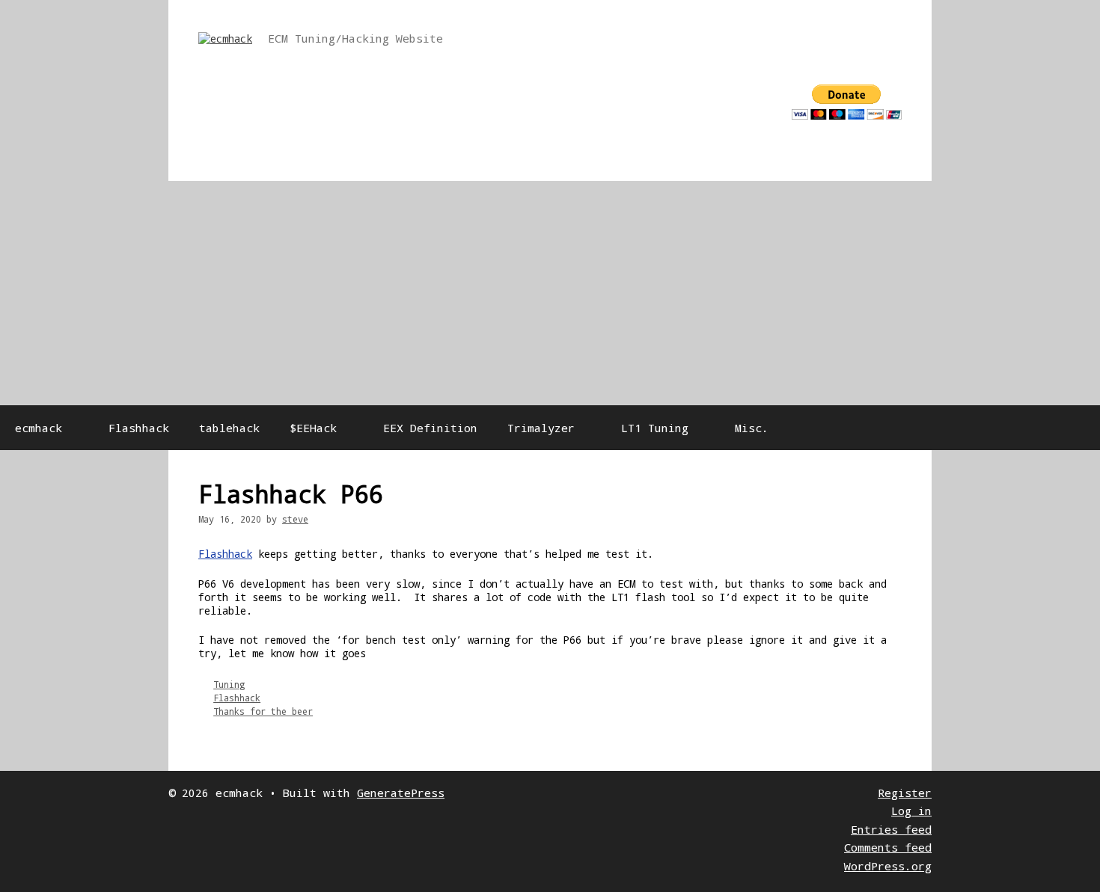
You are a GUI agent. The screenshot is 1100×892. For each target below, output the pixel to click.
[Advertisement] (550, 293)
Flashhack (139, 427)
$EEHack (313, 427)
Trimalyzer (541, 427)
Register (905, 792)
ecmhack (38, 427)
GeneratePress (400, 792)
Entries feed (891, 829)
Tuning (229, 684)
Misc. (752, 427)
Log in (911, 810)
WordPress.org (888, 865)
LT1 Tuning (654, 427)
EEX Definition (430, 427)
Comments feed (888, 847)
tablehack (229, 427)
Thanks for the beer (263, 711)
